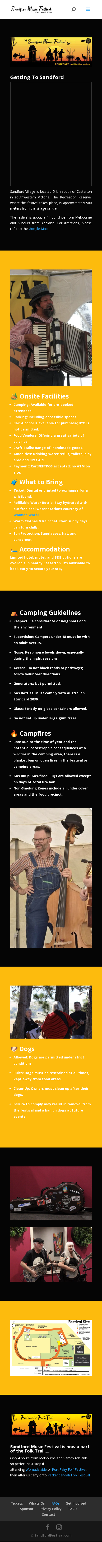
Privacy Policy (51, 1508)
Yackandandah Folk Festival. (69, 1475)
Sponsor (26, 1508)
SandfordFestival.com (53, 1535)
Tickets (17, 1503)
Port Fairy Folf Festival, (69, 1469)
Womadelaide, (37, 1469)
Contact (48, 1514)
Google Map (38, 228)
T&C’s (72, 1508)
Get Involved (76, 1503)
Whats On (37, 1503)
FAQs (55, 1503)
